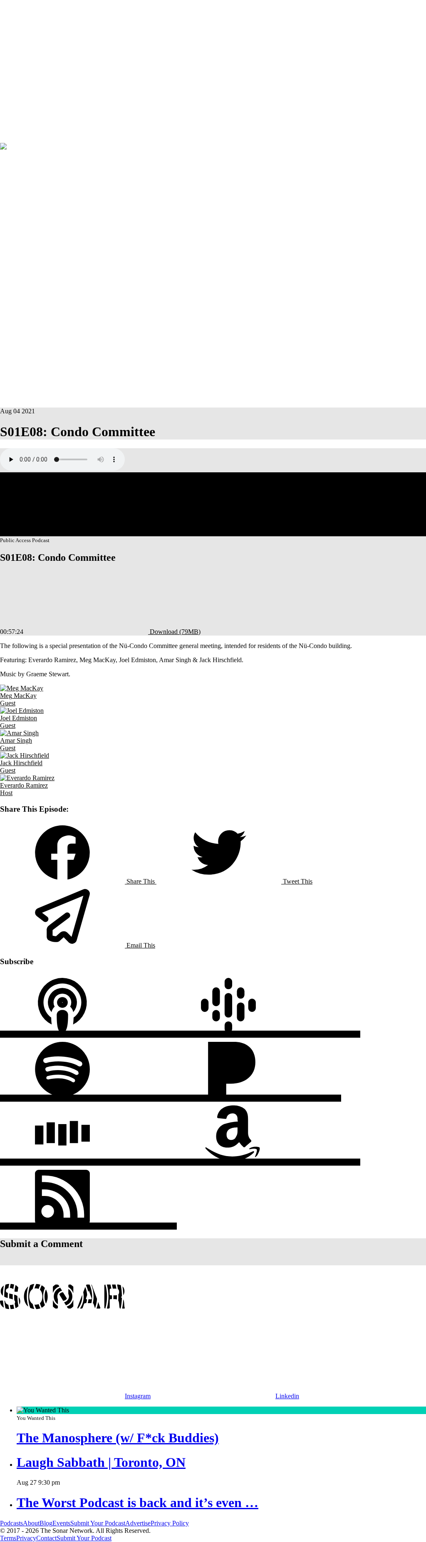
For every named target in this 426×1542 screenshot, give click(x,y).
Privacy (26, 1538)
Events (9, 138)
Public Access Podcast (62, 166)
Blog (46, 1523)
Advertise (44, 138)
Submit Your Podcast (97, 1523)
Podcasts (11, 67)
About (49, 67)
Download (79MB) (174, 631)
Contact (46, 1538)
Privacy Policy (170, 1523)
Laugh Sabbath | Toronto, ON (101, 1462)
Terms (8, 1538)
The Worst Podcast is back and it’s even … (137, 1502)
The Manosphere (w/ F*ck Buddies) (118, 1437)
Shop (25, 138)
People (32, 67)
